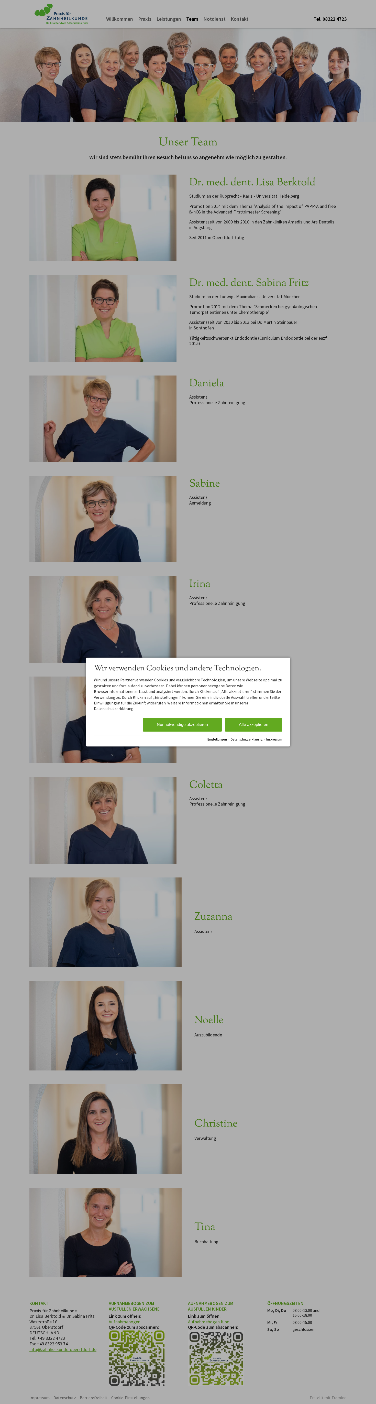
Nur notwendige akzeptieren (182, 724)
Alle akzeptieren (253, 724)
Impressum (274, 739)
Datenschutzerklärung (246, 739)
